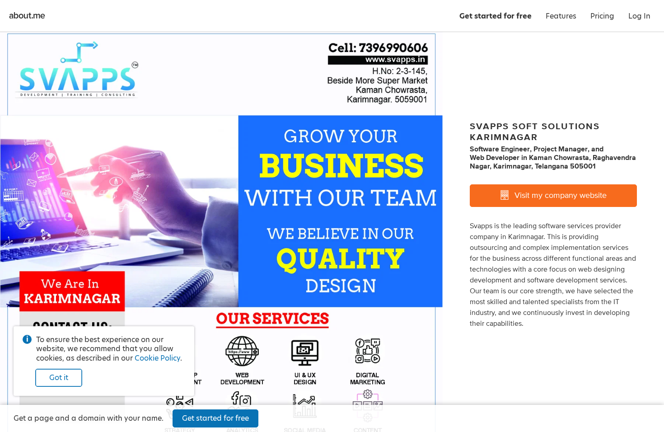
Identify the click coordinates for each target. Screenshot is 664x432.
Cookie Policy (157, 358)
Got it (58, 377)
